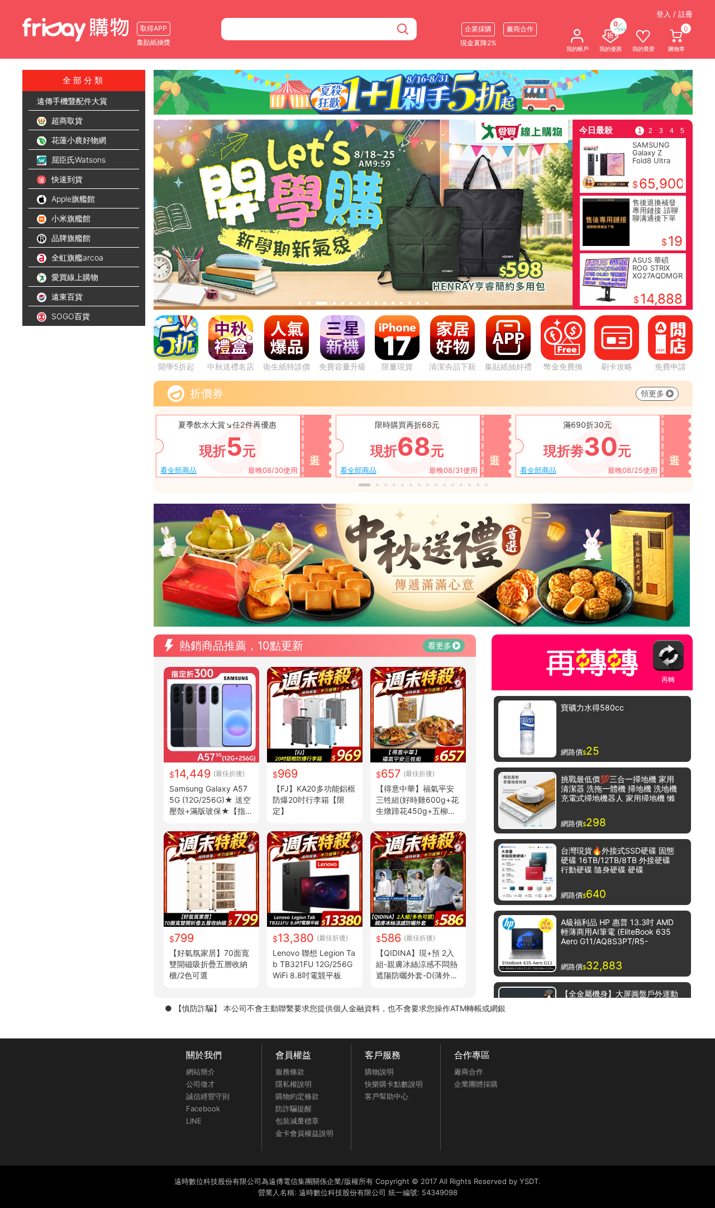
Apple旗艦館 (72, 198)
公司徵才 (200, 1083)
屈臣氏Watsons (77, 159)
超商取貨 (66, 120)
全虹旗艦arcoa (76, 257)
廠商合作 (468, 1071)
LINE (194, 1120)
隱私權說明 (293, 1083)
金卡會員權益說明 (304, 1133)
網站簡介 (200, 1071)
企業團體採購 (476, 1083)
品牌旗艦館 (69, 238)
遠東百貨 (66, 296)
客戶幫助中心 (386, 1096)
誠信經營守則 (208, 1096)
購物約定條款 (297, 1096)
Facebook (203, 1108)
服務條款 (289, 1071)
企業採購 (478, 29)
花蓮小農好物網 (77, 140)
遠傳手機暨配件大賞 (72, 101)
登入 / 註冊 (674, 14)
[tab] (300, 303)
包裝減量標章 (297, 1120)
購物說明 (379, 1071)
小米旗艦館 (69, 218)
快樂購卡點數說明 (394, 1083)
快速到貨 (66, 179)
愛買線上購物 (73, 277)
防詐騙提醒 (293, 1108)
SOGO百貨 (69, 316)
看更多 (439, 645)
